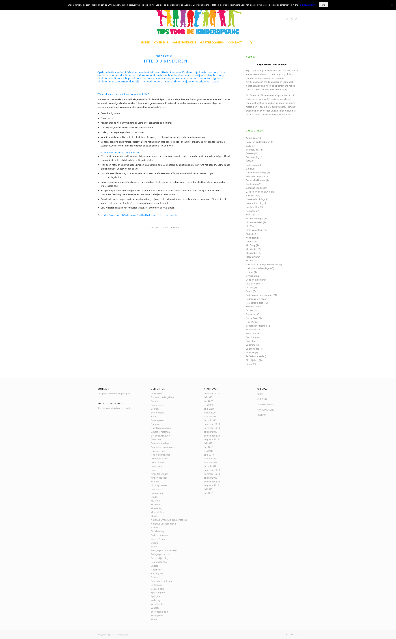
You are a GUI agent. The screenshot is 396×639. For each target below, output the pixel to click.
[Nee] (392, 4)
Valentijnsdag (252, 348)
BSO (248, 161)
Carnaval (250, 168)
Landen (249, 241)
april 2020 (209, 408)
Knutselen (251, 233)
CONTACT (262, 414)
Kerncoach (251, 210)
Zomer (168, 56)
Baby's (249, 145)
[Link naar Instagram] (291, 19)
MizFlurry (250, 245)
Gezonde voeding (255, 187)
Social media (252, 333)
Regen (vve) (252, 318)
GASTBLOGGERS (265, 409)
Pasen (249, 291)
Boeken (250, 153)
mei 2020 (208, 405)
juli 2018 (208, 489)
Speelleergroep (253, 337)
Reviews (250, 321)
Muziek (249, 260)
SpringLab (251, 340)
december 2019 (212, 424)
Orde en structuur (255, 279)
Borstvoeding (252, 157)
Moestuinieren (253, 256)
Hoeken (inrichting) (255, 199)
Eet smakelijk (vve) (255, 180)
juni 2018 (208, 493)
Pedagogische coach (256, 298)
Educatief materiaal (255, 176)
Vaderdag (250, 344)
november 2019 (212, 427)
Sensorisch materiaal (256, 325)
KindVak (250, 226)
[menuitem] (145, 42)
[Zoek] (251, 42)
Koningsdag (252, 237)
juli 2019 (208, 443)
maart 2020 (209, 412)
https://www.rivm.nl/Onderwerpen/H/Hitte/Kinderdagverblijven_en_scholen (140, 215)
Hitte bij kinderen (163, 61)
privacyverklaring (308, 5)
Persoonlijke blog (254, 302)
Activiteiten (251, 138)
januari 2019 (210, 466)
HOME (260, 393)
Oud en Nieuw (253, 283)
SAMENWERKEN (265, 404)
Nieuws (160, 56)
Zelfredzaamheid (254, 356)
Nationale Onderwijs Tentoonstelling (264, 264)
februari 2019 (210, 462)
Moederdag (251, 252)
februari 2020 (210, 416)
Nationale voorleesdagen (258, 268)
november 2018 (212, 473)
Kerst (248, 214)
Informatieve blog (254, 203)
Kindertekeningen (254, 218)
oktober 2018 (210, 477)
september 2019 (212, 435)
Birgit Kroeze (173, 228)
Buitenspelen (252, 164)
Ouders (249, 287)
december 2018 (212, 469)
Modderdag (251, 249)
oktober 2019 (210, 431)
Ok (323, 5)
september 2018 (212, 481)
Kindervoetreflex (254, 222)
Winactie (250, 352)
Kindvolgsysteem (254, 229)
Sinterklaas (251, 329)
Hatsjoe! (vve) (253, 195)
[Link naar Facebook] (287, 19)
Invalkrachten (252, 207)
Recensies (251, 314)
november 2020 (212, 393)
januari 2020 (210, 420)
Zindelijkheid (252, 360)
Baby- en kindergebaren (258, 141)
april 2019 (209, 454)
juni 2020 (208, 401)
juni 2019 (208, 447)
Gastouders (252, 183)
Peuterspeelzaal (254, 306)
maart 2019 (209, 458)
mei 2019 (208, 450)
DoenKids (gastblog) (256, 172)
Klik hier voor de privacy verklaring (114, 408)
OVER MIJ (262, 399)
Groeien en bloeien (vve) (258, 191)
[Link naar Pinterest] (296, 19)
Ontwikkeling (252, 275)
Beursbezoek (252, 149)
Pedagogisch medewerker (259, 295)
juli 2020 (208, 397)
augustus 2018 (211, 485)
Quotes (249, 310)
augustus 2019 (211, 439)
